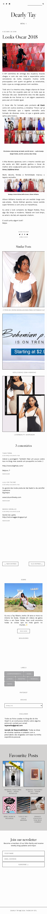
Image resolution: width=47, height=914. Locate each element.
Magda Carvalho (9, 509)
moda (26, 237)
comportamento (14, 674)
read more (23, 631)
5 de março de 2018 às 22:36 (11, 511)
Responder (6, 474)
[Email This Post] (27, 234)
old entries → (37, 564)
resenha (34, 679)
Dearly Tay (23, 14)
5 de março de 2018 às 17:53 (10, 484)
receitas (21, 679)
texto (9, 684)
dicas (29, 674)
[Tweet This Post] (19, 234)
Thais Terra (7, 453)
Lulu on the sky (9, 482)
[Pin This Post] (24, 234)
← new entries (10, 564)
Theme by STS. (31, 910)
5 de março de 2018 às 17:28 (11, 455)
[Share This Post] (22, 234)
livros (9, 679)
